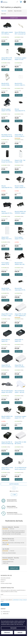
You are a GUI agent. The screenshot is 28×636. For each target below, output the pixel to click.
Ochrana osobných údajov (6, 583)
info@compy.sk (6, 611)
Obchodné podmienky (5, 578)
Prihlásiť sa (5, 604)
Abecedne (3, 14)
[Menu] (24, 1)
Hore (14, 494)
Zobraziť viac (14, 568)
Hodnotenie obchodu (14, 521)
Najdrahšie (10, 11)
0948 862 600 (5, 613)
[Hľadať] (17, 1)
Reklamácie (3, 580)
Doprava (2, 581)
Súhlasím (20, 632)
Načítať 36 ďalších (14, 484)
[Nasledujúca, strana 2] (14, 488)
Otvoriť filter (14, 17)
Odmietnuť (7, 632)
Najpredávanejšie (18, 11)
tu (22, 624)
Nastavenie (13, 628)
